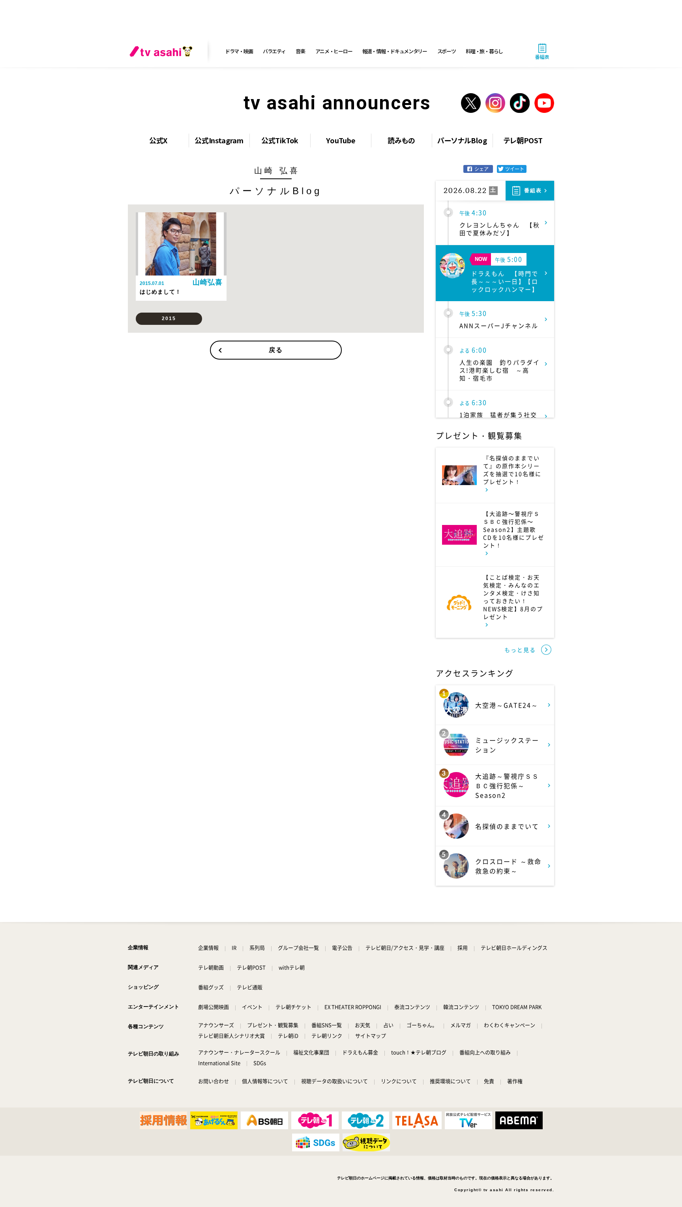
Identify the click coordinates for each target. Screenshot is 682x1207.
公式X (158, 140)
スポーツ (446, 51)
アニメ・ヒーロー (333, 51)
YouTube (340, 140)
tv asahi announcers (337, 103)
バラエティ (274, 51)
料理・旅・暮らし (484, 51)
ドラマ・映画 (239, 51)
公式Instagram (219, 140)
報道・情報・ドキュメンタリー (394, 51)
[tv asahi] (162, 51)
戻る (276, 350)
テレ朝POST (523, 140)
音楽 (300, 51)
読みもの (401, 140)
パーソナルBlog (462, 140)
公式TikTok (280, 140)
